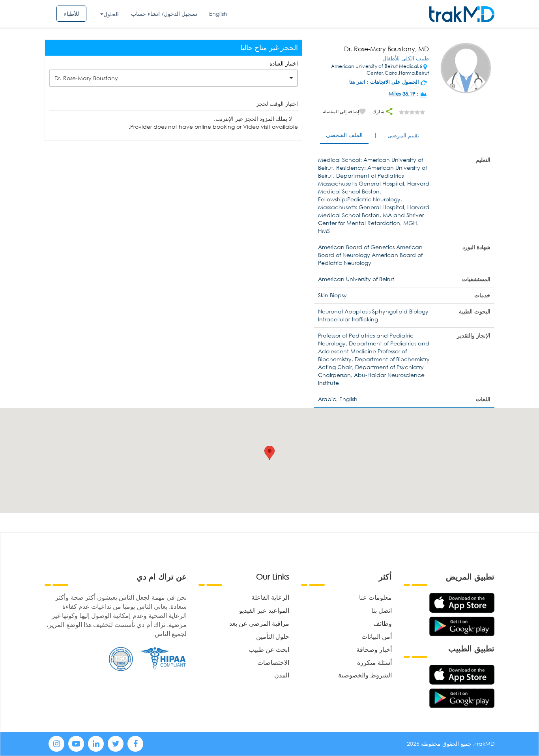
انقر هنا (357, 82)
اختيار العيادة (284, 63)
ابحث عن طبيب (269, 649)
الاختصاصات (273, 662)
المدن (281, 675)
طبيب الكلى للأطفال (405, 58)
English (218, 13)
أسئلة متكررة (374, 662)
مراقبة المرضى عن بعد (259, 623)
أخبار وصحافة (374, 649)
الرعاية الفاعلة (270, 597)
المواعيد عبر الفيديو (264, 610)
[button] (269, 453)
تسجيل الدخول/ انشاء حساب (164, 13)
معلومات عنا (375, 597)
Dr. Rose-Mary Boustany (86, 78)
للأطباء (71, 13)
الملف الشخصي (344, 135)
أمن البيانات (376, 636)
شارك (379, 111)
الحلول (111, 14)
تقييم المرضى (403, 135)
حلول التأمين (272, 636)
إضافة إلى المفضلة (341, 111)
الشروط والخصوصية (365, 675)
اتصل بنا (381, 610)
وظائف (382, 623)
